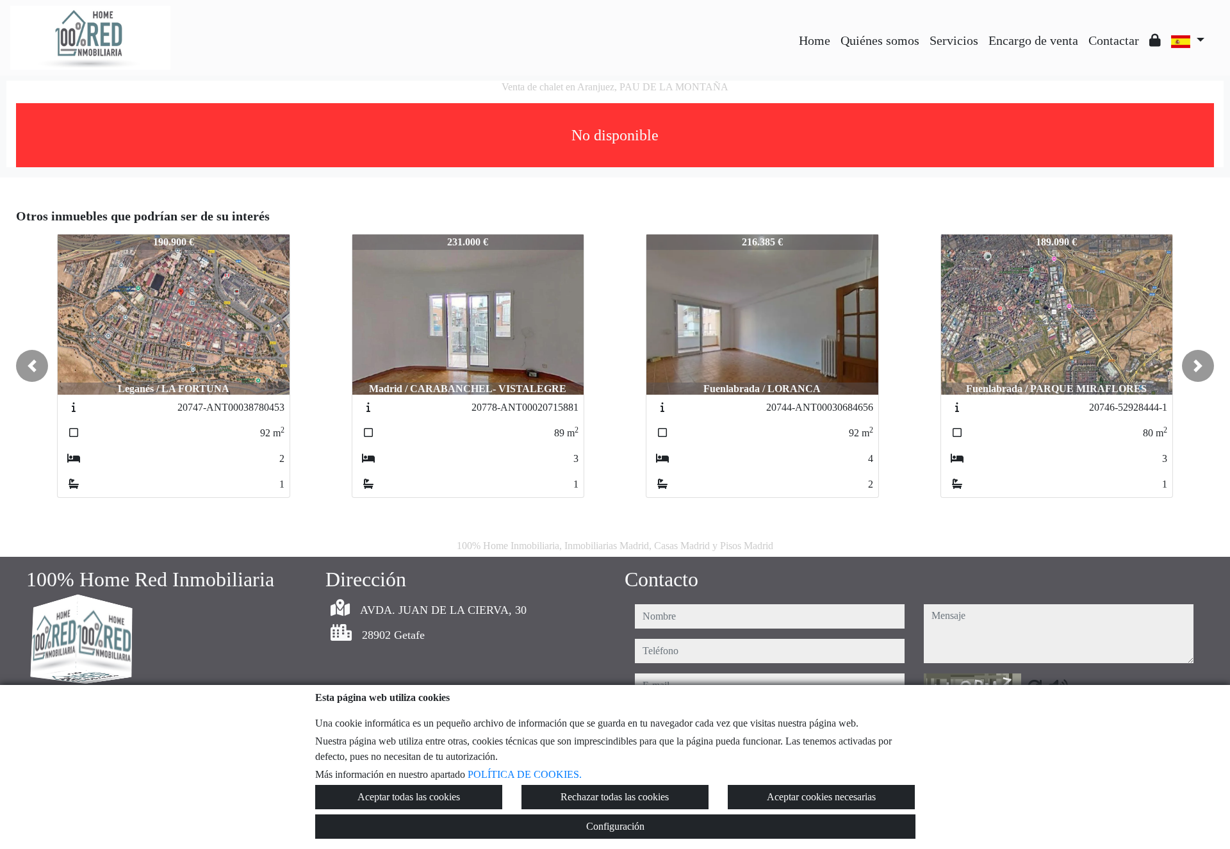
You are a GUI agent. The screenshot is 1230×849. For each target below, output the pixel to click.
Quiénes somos (879, 40)
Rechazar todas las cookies (615, 796)
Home (814, 40)
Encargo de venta (1033, 40)
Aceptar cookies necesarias (821, 796)
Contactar (1113, 40)
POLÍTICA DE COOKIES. (525, 774)
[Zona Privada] (1155, 40)
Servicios (954, 40)
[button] (32, 366)
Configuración (615, 826)
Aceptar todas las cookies (408, 796)
